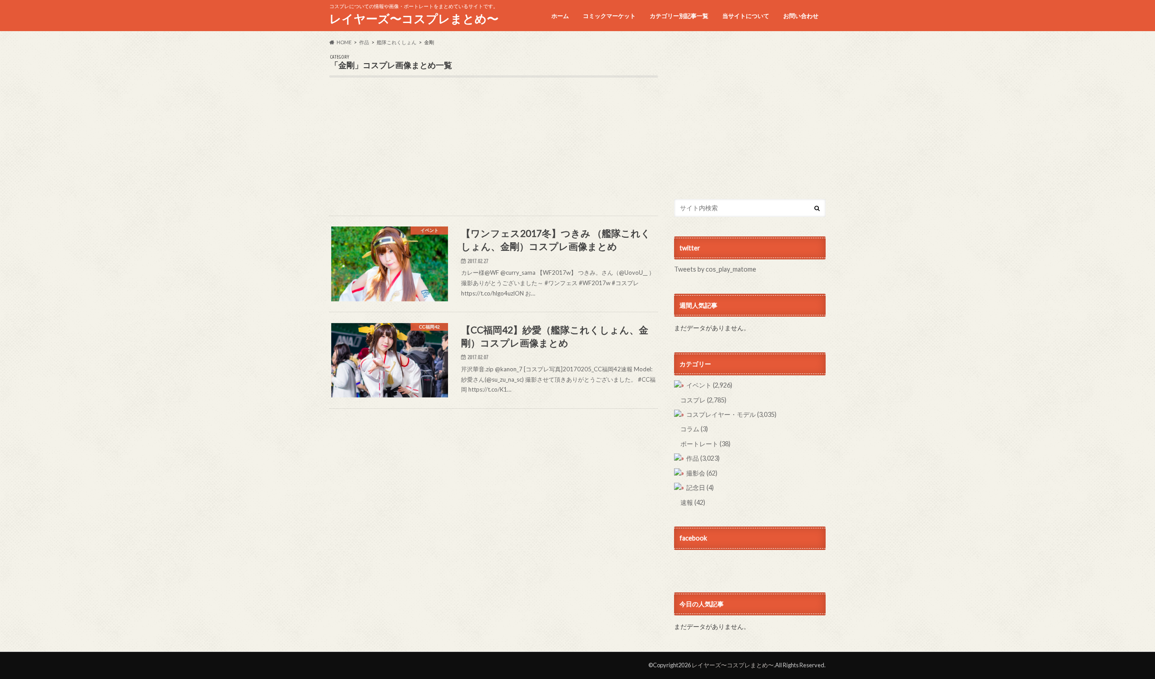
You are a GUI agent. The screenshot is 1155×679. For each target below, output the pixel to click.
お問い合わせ (800, 15)
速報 (692, 502)
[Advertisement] (493, 152)
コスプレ (703, 400)
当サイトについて (745, 15)
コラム (694, 429)
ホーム (560, 15)
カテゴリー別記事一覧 (679, 15)
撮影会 (701, 473)
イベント (709, 385)
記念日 (700, 487)
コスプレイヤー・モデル (731, 414)
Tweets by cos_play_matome (715, 269)
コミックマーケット (609, 15)
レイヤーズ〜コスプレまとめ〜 (414, 18)
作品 (703, 458)
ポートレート (705, 444)
